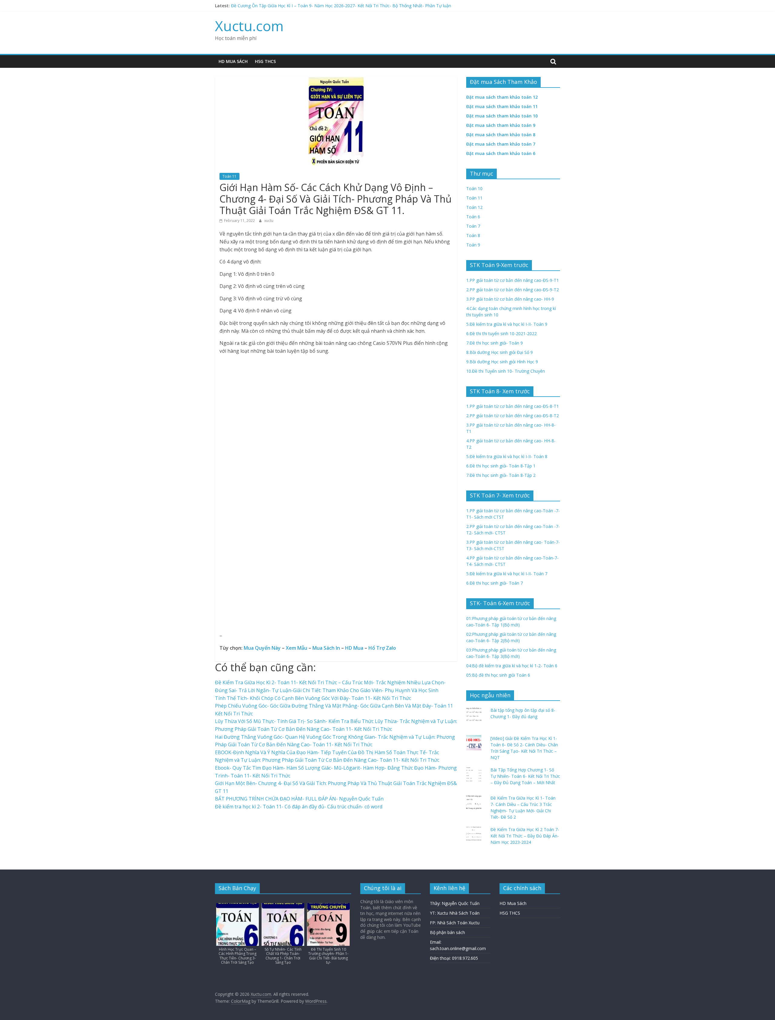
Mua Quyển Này (262, 648)
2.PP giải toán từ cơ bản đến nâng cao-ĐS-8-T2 (512, 415)
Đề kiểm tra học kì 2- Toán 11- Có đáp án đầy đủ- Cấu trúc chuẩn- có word (298, 806)
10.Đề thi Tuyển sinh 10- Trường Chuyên (505, 371)
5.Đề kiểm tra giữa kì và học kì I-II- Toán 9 (506, 324)
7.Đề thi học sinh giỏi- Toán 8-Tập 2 (501, 475)
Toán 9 (473, 245)
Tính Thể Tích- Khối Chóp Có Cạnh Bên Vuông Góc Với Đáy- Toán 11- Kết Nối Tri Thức (313, 698)
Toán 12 (474, 207)
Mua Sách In (326, 648)
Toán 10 (474, 188)
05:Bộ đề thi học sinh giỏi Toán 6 (498, 675)
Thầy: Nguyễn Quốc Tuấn (455, 903)
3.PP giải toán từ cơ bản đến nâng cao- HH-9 (510, 299)
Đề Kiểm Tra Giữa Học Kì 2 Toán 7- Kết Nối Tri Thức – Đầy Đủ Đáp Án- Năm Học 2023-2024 (524, 836)
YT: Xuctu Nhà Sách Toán (455, 913)
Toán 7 (473, 226)
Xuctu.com (249, 25)
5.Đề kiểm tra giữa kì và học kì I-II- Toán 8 (506, 456)
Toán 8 (473, 235)
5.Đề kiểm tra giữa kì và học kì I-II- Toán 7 (506, 573)
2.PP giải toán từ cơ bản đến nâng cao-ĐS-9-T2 (512, 289)
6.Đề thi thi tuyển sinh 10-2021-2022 (501, 333)
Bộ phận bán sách (447, 932)
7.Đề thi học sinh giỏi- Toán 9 (494, 343)
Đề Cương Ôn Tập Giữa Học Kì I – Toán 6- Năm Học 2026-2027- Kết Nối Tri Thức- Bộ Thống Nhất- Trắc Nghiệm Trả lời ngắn (353, 5)
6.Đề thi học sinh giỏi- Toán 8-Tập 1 (501, 466)
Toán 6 (473, 217)
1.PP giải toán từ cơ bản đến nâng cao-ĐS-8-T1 (512, 406)
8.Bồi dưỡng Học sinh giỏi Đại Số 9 (499, 352)
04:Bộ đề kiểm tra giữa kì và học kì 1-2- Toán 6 (511, 665)
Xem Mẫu (296, 648)
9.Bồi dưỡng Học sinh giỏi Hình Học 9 (502, 362)
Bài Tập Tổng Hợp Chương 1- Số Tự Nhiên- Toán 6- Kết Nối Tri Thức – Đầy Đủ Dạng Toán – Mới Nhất (525, 776)
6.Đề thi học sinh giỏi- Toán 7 (494, 583)
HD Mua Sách (233, 61)
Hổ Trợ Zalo (382, 648)
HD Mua (354, 648)
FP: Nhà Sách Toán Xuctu (455, 923)
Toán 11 (229, 176)
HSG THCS (265, 61)
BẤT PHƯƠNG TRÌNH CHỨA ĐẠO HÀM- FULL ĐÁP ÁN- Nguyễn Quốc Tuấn (299, 798)
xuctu (268, 220)
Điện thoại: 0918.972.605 (454, 958)
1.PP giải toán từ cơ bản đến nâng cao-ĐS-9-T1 (512, 280)
